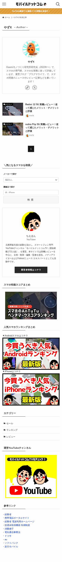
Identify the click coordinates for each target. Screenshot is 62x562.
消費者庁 (9, 528)
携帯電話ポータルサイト (17, 518)
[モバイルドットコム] (31, 4)
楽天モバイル (11, 546)
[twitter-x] (34, 87)
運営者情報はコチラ (31, 270)
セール (9, 423)
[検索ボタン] (58, 4)
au (6, 539)
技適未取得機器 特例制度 (17, 525)
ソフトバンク (11, 543)
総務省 (8, 514)
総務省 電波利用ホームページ (19, 521)
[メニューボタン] (4, 4)
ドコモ (8, 536)
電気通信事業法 (12, 532)
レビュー (10, 436)
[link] (27, 87)
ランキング (12, 430)
